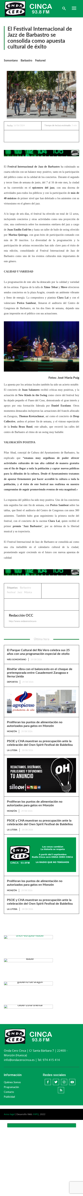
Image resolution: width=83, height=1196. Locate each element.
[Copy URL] (49, 136)
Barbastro (26, 60)
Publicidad (9, 1097)
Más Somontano (16, 659)
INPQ (36, 1114)
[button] (64, 8)
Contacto (9, 1092)
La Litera (12, 750)
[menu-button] (74, 8)
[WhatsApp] (41, 136)
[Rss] (61, 1090)
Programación (11, 1087)
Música (28, 592)
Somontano (11, 60)
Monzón (12, 731)
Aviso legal (9, 1114)
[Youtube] (72, 1082)
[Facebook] (23, 136)
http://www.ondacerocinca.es (22, 621)
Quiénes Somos (12, 1082)
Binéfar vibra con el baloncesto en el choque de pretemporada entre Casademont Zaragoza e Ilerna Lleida (39, 673)
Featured (40, 60)
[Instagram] (64, 1082)
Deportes (12, 682)
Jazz (19, 592)
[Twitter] (32, 136)
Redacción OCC (21, 615)
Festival (11, 592)
